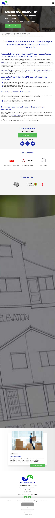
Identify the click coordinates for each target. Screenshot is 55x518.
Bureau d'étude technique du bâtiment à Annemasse (17, 101)
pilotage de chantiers (16, 115)
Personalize (28, 512)
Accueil (2, 33)
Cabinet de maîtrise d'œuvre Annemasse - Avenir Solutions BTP (15, 34)
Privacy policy (28, 514)
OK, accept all (28, 504)
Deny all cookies (28, 508)
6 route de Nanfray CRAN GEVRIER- (20, 21)
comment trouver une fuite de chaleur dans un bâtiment (36, 70)
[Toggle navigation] (53, 3)
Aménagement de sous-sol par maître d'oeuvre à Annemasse (19, 100)
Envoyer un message (27, 135)
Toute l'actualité (37, 465)
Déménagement (15, 456)
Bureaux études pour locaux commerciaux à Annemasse (18, 103)
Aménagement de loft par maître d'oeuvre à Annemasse (18, 99)
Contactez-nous (12, 25)
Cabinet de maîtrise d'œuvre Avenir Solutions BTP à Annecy (17, 33)
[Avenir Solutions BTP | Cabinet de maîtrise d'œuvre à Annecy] (4, 3)
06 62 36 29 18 (10, 19)
